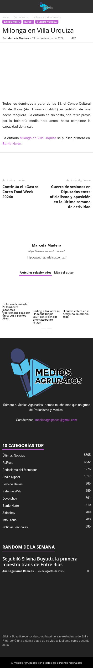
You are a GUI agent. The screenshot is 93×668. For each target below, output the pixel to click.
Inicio (5, 17)
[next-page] (49, 330)
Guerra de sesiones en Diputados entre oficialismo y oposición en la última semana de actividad (70, 196)
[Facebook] (7, 50)
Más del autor (63, 272)
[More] (62, 50)
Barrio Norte (21, 17)
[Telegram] (51, 50)
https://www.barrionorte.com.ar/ (46, 251)
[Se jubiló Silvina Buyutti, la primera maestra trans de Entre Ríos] (46, 603)
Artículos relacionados (35, 272)
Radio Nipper (11, 477)
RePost (28, 21)
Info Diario (9, 520)
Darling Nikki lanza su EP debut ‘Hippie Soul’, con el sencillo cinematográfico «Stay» (46, 316)
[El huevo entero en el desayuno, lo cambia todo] (77, 295)
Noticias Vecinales (15, 527)
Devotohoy (9, 498)
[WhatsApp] (29, 50)
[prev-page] (43, 330)
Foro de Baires (12, 484)
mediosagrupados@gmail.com (56, 420)
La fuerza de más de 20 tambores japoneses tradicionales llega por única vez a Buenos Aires (16, 311)
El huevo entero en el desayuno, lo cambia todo (76, 313)
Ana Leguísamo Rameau (18, 571)
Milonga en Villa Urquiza (38, 138)
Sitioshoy (8, 513)
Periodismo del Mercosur (19, 470)
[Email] (40, 50)
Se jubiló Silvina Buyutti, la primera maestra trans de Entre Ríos (40, 562)
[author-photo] (46, 229)
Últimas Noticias (47, 21)
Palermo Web (11, 491)
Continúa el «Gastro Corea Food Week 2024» (20, 191)
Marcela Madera (18, 38)
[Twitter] (18, 50)
